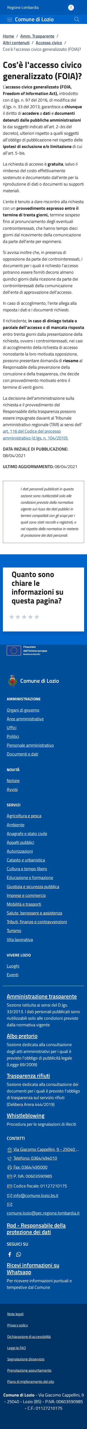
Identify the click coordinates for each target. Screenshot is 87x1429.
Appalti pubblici (20, 842)
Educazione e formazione (30, 877)
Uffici (11, 727)
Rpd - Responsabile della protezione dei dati (36, 1228)
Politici (13, 736)
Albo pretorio (22, 1035)
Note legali (15, 1314)
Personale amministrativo (30, 745)
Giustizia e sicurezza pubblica (33, 886)
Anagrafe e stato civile (27, 833)
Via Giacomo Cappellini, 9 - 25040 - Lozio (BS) (46, 1149)
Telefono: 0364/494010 (35, 1158)
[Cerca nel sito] (77, 19)
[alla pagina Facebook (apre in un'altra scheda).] (10, 1254)
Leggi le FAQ (16, 1348)
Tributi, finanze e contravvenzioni (37, 921)
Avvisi (12, 789)
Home (8, 36)
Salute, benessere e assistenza (34, 913)
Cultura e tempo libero (27, 868)
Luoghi (13, 966)
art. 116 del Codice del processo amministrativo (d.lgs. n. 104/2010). (35, 434)
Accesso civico (49, 42)
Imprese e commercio (26, 895)
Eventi (12, 974)
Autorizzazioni (20, 851)
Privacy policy (17, 1325)
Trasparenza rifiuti (28, 1075)
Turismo (14, 930)
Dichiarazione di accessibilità (29, 1336)
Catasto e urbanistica (26, 860)
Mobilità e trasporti (24, 904)
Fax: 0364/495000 (30, 1167)
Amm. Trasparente (37, 36)
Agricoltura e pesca (24, 815)
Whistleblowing (25, 1115)
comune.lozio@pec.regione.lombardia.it (43, 1213)
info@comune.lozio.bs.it (35, 1195)
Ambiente (15, 824)
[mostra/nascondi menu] (10, 19)
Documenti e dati (22, 754)
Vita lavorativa (20, 939)
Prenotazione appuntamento (29, 1370)
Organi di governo (23, 710)
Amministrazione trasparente (42, 996)
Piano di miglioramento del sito (30, 1381)
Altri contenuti (16, 42)
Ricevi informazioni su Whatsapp (33, 1268)
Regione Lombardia (23, 7)
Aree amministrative (25, 718)
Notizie (13, 780)
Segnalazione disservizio (25, 1359)
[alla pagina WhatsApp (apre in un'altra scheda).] (19, 1254)
